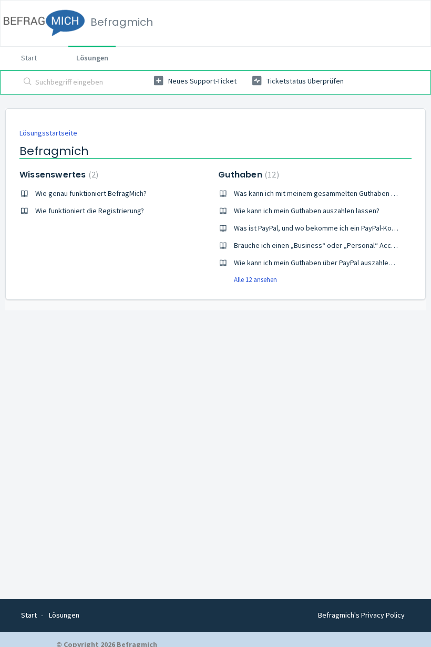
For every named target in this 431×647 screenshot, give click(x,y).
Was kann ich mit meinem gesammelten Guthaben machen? (326, 193)
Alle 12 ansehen (255, 279)
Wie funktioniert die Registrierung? (89, 210)
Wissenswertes (57, 175)
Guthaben (247, 175)
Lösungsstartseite (48, 133)
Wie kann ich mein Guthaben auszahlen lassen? (306, 210)
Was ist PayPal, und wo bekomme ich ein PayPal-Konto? (319, 228)
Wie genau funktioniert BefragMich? (91, 193)
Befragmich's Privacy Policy (361, 615)
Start (29, 57)
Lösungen (92, 57)
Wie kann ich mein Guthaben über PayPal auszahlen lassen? (325, 262)
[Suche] (25, 82)
